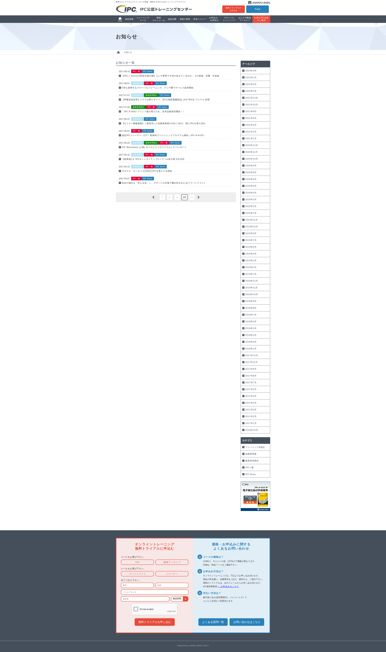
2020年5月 (251, 186)
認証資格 (129, 19)
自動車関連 (251, 454)
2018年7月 (251, 314)
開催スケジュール (158, 19)
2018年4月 (251, 335)
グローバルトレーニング (229, 19)
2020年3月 (251, 199)
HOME (118, 52)
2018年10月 (251, 294)
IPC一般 (249, 467)
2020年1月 (251, 213)
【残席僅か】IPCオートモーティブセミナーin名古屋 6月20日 (153, 159)
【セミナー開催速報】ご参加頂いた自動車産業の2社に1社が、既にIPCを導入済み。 (165, 123)
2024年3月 (251, 70)
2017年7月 (251, 382)
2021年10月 (251, 104)
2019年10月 (251, 226)
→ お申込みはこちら (228, 586)
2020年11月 (251, 152)
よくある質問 (213, 622)
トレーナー (172, 573)
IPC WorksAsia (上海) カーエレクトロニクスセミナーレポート (154, 147)
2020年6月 (251, 179)
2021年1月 (251, 138)
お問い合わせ (246, 622)
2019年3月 (251, 260)
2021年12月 (251, 98)
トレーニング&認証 (255, 447)
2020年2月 (251, 206)
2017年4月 (251, 403)
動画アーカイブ (172, 562)
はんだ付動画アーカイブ (245, 19)
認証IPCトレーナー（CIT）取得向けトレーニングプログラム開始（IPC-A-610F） (164, 135)
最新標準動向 (252, 460)
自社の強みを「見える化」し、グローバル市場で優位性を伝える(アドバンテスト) (163, 183)
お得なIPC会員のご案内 (261, 19)
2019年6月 (251, 247)
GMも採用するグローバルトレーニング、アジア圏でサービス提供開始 (157, 87)
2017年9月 (251, 369)
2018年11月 (251, 287)
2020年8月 (251, 172)
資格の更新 (185, 19)
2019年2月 (251, 267)
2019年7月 (251, 240)
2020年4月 (251, 192)
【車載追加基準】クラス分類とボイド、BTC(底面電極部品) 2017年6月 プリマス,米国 (166, 99)
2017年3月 (251, 409)
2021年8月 (251, 111)
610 (137, 562)
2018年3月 (251, 342)
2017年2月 (251, 416)
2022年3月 (251, 91)
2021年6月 (251, 118)
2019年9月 (251, 233)
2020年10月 (251, 159)
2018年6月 (251, 321)
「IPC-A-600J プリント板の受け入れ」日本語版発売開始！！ (153, 111)
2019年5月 (251, 253)
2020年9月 (251, 165)
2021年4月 (251, 125)
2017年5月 (251, 396)
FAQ (257, 9)
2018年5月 (251, 328)
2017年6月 (251, 389)
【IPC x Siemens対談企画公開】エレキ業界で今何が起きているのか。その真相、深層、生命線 (170, 76)
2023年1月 (251, 77)
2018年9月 (251, 301)
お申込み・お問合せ (214, 19)
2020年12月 (251, 145)
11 (192, 197)
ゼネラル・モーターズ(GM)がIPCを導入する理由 (147, 171)
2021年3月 (251, 131)
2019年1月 (251, 274)
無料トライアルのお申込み (233, 9)
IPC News (250, 474)
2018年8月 (251, 308)
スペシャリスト (137, 573)
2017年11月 (251, 362)
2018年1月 (251, 348)
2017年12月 (251, 355)
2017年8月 (251, 376)
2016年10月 (251, 430)
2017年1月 (251, 423)
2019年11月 (251, 220)
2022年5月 (251, 84)
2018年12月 (251, 281)
